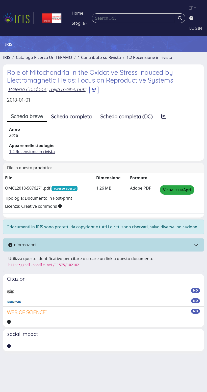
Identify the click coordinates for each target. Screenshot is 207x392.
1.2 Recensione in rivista (149, 57)
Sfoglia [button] (78, 23)
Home (77, 13)
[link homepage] (18, 18)
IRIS (6, 57)
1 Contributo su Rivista (99, 57)
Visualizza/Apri (177, 190)
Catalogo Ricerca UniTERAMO (44, 57)
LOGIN (195, 28)
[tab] (164, 116)
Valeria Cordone (27, 89)
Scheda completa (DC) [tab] (126, 116)
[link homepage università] (52, 18)
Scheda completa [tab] (71, 116)
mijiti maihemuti (67, 89)
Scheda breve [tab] (27, 116)
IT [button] (191, 8)
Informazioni (24, 244)
